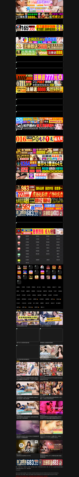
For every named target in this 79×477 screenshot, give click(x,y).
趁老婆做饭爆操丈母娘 (22, 326)
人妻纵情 (47, 259)
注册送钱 (49, 287)
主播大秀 (18, 295)
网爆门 (58, 253)
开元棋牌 (28, 287)
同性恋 (58, 256)
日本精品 (37, 239)
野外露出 (58, 244)
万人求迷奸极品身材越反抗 (23, 359)
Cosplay (47, 239)
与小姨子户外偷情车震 (45, 326)
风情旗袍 (27, 250)
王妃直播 (23, 295)
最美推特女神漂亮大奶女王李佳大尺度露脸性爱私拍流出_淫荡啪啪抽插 (28, 437)
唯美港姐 (47, 242)
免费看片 (42, 303)
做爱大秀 (47, 303)
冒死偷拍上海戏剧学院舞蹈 (46, 342)
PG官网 (23, 287)
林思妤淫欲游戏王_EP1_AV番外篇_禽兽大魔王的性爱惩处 (51, 456)
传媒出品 (27, 256)
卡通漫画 (27, 253)
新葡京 (18, 291)
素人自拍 (58, 239)
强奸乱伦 (37, 236)
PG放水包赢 (39, 291)
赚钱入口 (42, 307)
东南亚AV (58, 242)
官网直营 (33, 287)
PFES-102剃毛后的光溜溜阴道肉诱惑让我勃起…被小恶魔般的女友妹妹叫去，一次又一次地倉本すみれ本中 (28, 379)
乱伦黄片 (29, 295)
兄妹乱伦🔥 (30, 307)
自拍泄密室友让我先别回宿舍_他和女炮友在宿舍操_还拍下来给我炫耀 (27, 417)
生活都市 (27, 259)
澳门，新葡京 (36, 303)
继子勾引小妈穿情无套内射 (23, 342)
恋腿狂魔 (58, 248)
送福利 (59, 287)
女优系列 (37, 248)
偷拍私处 (34, 295)
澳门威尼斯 (58, 303)
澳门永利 (39, 287)
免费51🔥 (53, 299)
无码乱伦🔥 (58, 299)
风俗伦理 (58, 259)
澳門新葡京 (24, 299)
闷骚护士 (58, 250)
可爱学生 (47, 248)
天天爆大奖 (24, 303)
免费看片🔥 (35, 299)
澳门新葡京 (56, 295)
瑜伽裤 (48, 250)
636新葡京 (42, 299)
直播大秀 (52, 303)
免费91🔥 (18, 307)
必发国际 (50, 295)
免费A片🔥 (24, 307)
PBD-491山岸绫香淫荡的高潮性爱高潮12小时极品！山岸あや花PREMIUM (51, 398)
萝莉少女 (58, 236)
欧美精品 (47, 236)
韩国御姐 (37, 242)
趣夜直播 (39, 295)
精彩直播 (50, 291)
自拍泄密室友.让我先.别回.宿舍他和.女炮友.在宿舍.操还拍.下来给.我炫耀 (27, 398)
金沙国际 (29, 303)
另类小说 (27, 262)
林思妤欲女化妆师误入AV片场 (24, 455)
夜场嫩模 (44, 295)
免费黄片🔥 (37, 307)
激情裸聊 (47, 299)
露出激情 (37, 253)
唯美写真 (47, 253)
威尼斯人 (18, 287)
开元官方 (18, 303)
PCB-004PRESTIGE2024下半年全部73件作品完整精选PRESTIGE (51, 378)
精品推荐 (27, 236)
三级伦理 (27, 239)
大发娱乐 (18, 299)
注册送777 (54, 287)
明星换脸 (37, 250)
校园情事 (37, 259)
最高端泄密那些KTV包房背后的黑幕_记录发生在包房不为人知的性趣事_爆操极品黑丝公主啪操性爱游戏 (51, 418)
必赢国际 (28, 291)
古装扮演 (27, 248)
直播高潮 (45, 291)
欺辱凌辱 (27, 244)
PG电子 (43, 287)
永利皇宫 (29, 299)
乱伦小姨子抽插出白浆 (45, 359)
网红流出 (47, 244)
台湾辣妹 (27, 242)
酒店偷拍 (60, 291)
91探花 (37, 244)
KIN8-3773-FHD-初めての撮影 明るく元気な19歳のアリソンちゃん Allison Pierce (50, 437)
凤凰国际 (33, 291)
